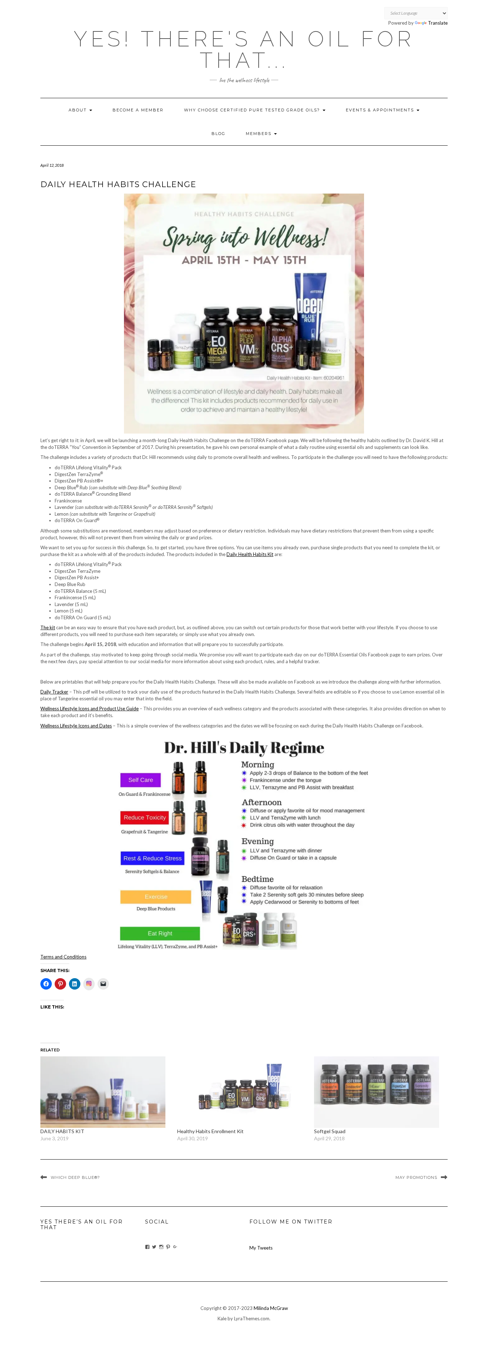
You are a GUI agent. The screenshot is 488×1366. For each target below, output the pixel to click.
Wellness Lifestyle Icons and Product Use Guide (89, 708)
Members (259, 133)
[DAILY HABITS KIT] (105, 1092)
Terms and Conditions (63, 957)
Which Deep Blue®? (75, 1177)
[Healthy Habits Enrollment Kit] (242, 1092)
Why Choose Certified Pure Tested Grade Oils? (253, 109)
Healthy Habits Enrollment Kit (211, 1131)
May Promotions (416, 1177)
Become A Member (138, 109)
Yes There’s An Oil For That (81, 1224)
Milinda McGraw (271, 1308)
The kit (47, 627)
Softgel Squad (329, 1131)
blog (218, 133)
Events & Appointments (381, 109)
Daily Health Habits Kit (249, 554)
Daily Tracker (54, 692)
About (79, 109)
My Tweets (261, 1248)
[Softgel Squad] (379, 1092)
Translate (438, 23)
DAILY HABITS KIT (62, 1131)
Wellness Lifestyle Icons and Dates (76, 726)
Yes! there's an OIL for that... (244, 49)
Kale (222, 1318)
